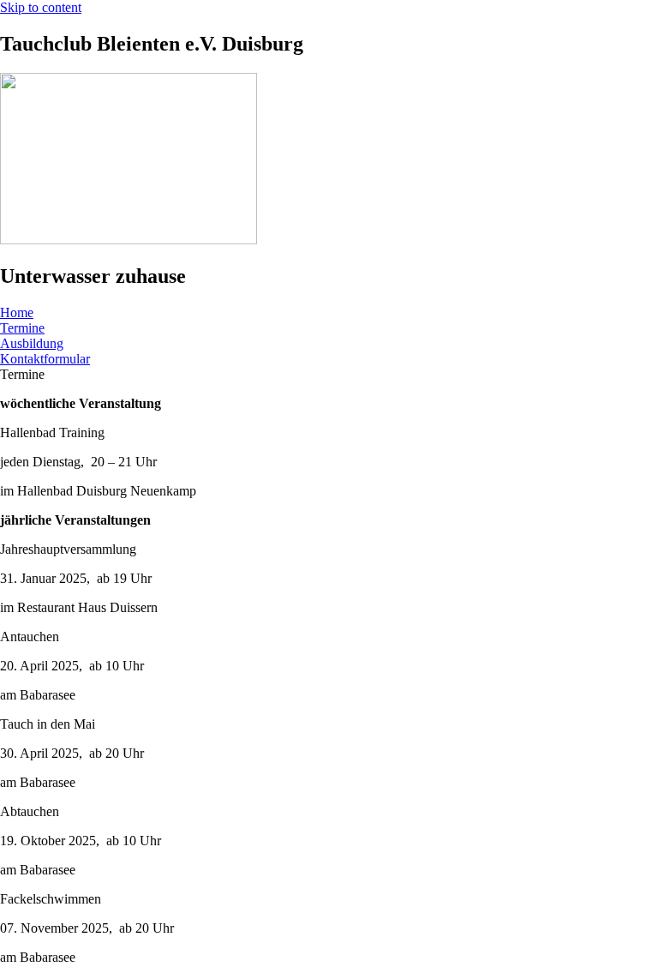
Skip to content (40, 7)
